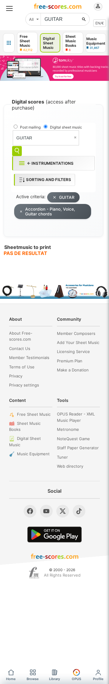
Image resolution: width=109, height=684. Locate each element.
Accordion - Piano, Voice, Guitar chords (50, 211)
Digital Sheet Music (25, 441)
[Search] (17, 151)
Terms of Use (22, 366)
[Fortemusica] (34, 572)
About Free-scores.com (20, 336)
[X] (62, 511)
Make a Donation (73, 369)
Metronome (68, 429)
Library (54, 679)
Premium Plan (69, 360)
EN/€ (99, 23)
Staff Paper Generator (78, 447)
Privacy (15, 376)
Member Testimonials (29, 357)
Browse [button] (33, 679)
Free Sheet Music (34, 414)
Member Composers (76, 333)
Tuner (62, 457)
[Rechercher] (83, 19)
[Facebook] (30, 511)
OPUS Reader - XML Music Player (76, 417)
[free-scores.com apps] (9, 42)
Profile (98, 679)
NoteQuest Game (73, 438)
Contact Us (19, 348)
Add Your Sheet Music (78, 342)
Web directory (70, 466)
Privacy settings (24, 385)
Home (11, 679)
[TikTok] (79, 511)
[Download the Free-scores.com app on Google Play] (54, 534)
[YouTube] (46, 511)
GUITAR (66, 197)
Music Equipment (33, 453)
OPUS (76, 679)
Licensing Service (73, 351)
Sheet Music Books (25, 426)
